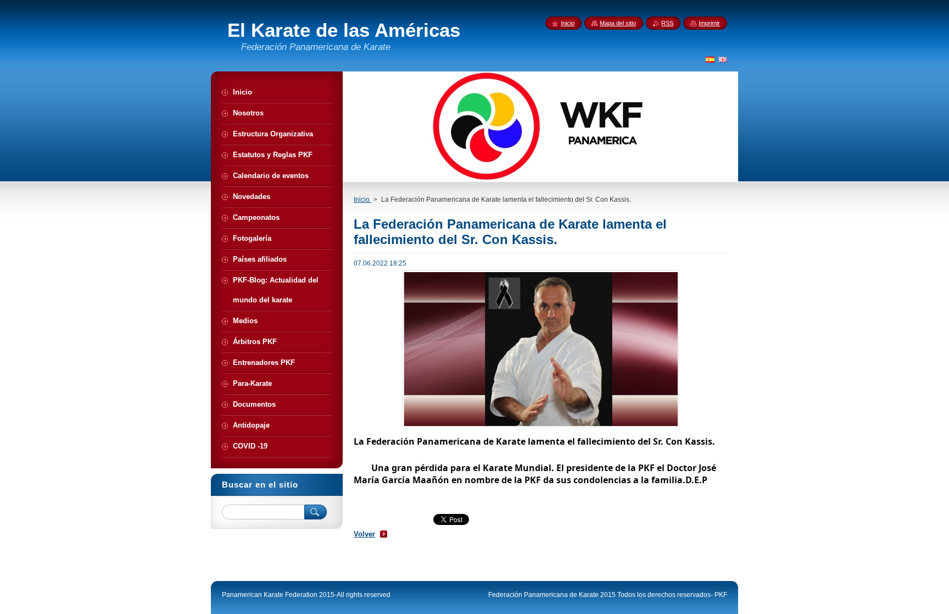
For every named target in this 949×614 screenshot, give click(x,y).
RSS (667, 23)
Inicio (362, 199)
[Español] (710, 59)
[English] (722, 59)
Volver (364, 534)
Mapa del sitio (618, 23)
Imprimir (709, 23)
